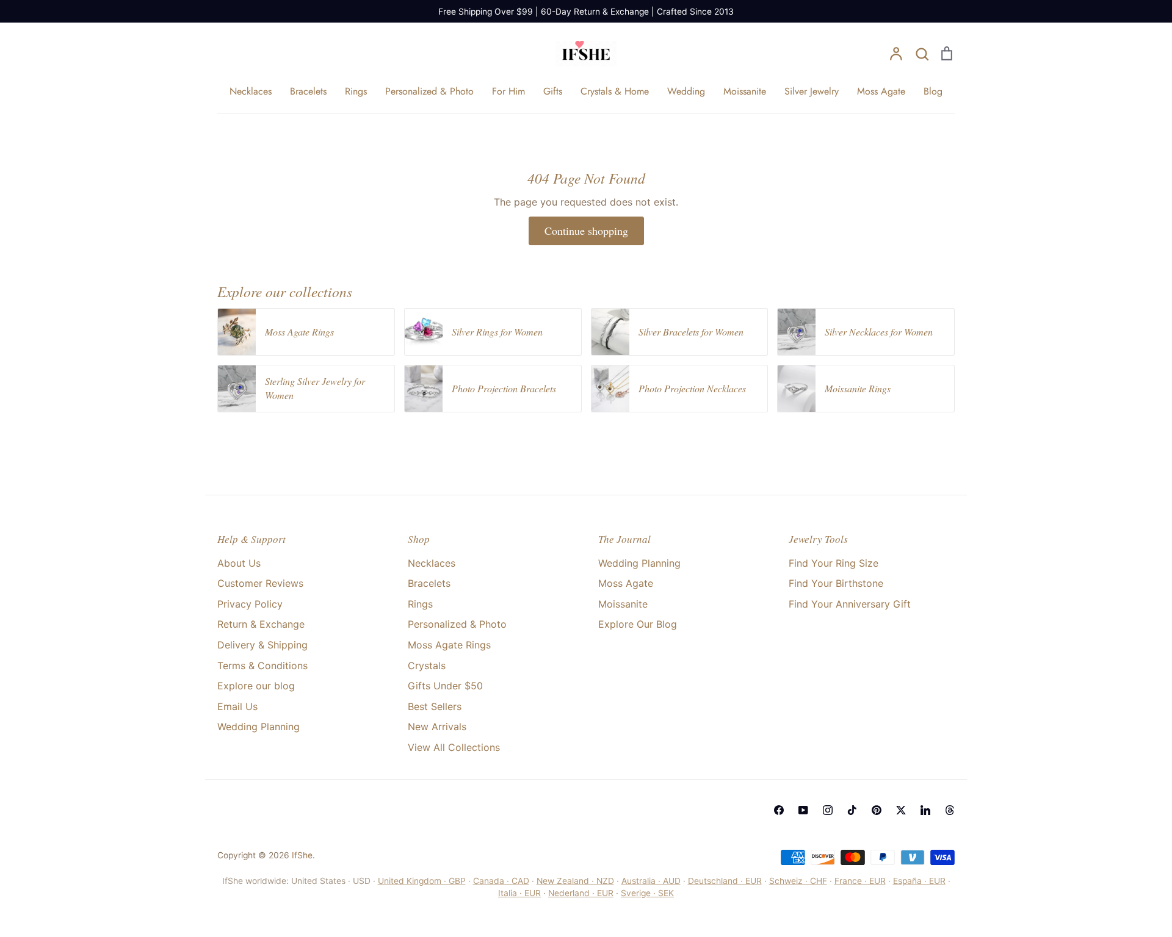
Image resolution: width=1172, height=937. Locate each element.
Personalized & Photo (429, 91)
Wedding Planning (258, 726)
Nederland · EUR (580, 893)
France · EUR (860, 881)
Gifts (552, 91)
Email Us (237, 706)
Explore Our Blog (637, 624)
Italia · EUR (519, 893)
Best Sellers (434, 706)
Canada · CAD (501, 881)
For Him (508, 91)
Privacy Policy (250, 604)
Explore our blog (256, 686)
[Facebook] (779, 810)
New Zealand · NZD (575, 881)
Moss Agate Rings (449, 645)
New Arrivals (437, 726)
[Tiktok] (852, 810)
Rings (356, 91)
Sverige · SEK (647, 893)
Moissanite (744, 91)
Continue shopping (586, 230)
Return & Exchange (261, 624)
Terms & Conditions (262, 665)
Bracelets (308, 91)
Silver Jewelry (811, 91)
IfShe (302, 855)
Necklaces (251, 91)
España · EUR (919, 881)
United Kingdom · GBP (422, 881)
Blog (933, 91)
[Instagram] (828, 810)
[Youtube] (803, 810)
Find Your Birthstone (836, 583)
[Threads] (950, 810)
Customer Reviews (260, 583)
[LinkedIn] (925, 810)
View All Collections (454, 747)
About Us (239, 563)
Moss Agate (881, 91)
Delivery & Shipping (262, 645)
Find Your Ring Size (833, 563)
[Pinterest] (876, 810)
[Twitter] (901, 810)
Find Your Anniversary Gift (850, 604)
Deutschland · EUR (725, 881)
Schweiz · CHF (798, 881)
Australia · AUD (651, 881)
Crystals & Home (615, 91)
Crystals (427, 665)
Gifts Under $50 (445, 686)
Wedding (686, 91)
